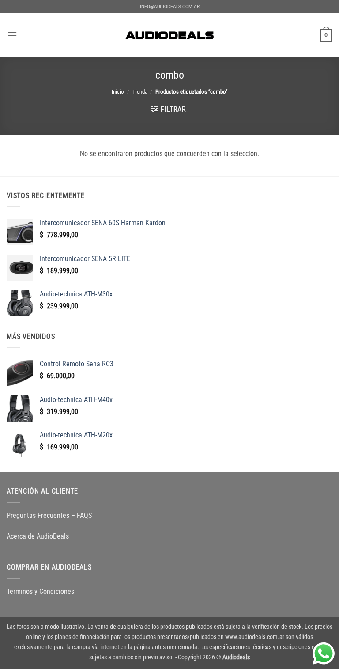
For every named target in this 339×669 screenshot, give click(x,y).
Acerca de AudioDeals (38, 536)
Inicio (118, 91)
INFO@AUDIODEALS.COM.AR (170, 6)
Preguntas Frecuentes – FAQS (49, 515)
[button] (12, 35)
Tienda (139, 91)
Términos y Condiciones (40, 591)
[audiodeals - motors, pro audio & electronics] (169, 35)
